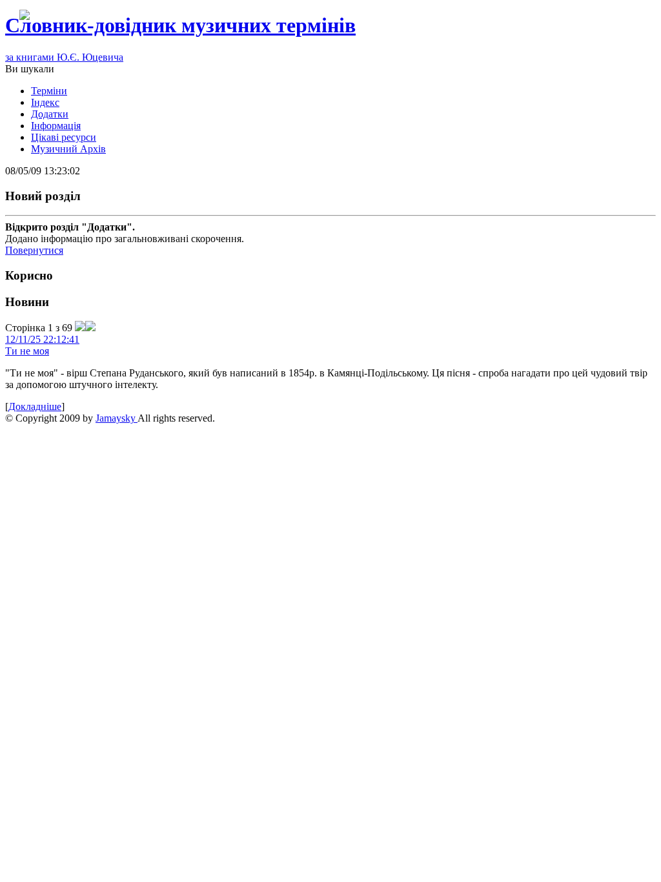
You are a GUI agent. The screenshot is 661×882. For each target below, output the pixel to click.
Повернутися (34, 250)
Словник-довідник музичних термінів (180, 25)
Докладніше (34, 406)
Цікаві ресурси (63, 137)
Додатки (49, 113)
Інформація (56, 125)
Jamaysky (116, 418)
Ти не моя (27, 350)
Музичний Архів (68, 148)
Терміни (49, 90)
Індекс (45, 102)
